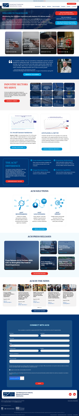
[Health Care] (46, 95)
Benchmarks (38, 6)
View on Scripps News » (36, 301)
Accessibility (75, 414)
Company (63, 6)
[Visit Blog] (70, 394)
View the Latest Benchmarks (66, 14)
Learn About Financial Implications (66, 23)
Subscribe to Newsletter (73, 400)
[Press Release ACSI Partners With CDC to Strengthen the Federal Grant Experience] (13, 43)
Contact (68, 6)
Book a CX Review (71, 3)
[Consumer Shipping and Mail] (46, 86)
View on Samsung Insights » (8, 301)
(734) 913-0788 (7, 401)
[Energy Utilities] (58, 86)
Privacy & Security (53, 414)
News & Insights (56, 6)
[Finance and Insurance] (69, 86)
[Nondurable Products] (69, 95)
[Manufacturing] (58, 95)
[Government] (35, 95)
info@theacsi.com (18, 401)
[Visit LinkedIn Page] (74, 394)
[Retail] (46, 102)
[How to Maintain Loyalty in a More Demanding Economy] (48, 43)
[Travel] (69, 102)
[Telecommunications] (58, 102)
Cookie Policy (69, 414)
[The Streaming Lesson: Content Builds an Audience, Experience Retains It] (30, 43)
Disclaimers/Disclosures (62, 414)
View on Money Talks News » (22, 304)
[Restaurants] (35, 102)
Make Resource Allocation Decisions (66, 18)
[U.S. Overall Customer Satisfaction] (23, 122)
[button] (18, 147)
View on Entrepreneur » (51, 303)
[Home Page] (9, 394)
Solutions (49, 6)
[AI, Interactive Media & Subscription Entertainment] (35, 86)
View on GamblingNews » (66, 303)
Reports (44, 6)
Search (74, 6)
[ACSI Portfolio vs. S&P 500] (55, 122)
